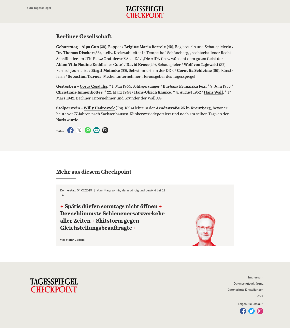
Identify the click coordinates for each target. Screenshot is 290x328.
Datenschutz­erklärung (248, 283)
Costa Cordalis (93, 86)
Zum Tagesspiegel (39, 7)
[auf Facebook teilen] (70, 130)
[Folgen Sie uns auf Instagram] (260, 310)
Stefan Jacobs (75, 239)
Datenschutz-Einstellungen (245, 289)
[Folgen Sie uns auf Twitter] (251, 310)
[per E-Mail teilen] (96, 130)
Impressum (255, 277)
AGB (260, 295)
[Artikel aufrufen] (105, 130)
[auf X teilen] (79, 130)
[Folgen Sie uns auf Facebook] (243, 310)
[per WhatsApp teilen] (88, 130)
